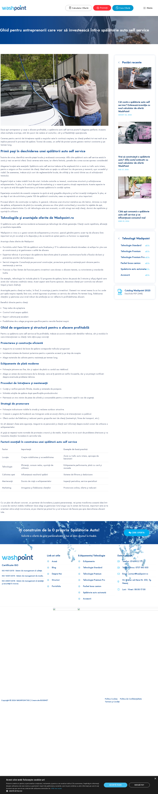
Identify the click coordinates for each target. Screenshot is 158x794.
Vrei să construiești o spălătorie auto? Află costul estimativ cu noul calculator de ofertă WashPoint (134, 161)
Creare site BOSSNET (39, 700)
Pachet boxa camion (130, 263)
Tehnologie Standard (131, 245)
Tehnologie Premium (131, 251)
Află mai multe (56, 788)
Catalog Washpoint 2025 (137, 290)
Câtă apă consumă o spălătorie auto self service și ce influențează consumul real (133, 214)
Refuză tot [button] (139, 785)
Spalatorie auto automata (133, 269)
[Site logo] (14, 7)
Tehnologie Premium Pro (133, 257)
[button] (53, 791)
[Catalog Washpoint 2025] (120, 292)
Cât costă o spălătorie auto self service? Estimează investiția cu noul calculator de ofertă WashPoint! (134, 106)
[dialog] (79, 785)
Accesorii (125, 275)
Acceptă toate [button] (115, 785)
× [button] (155, 779)
